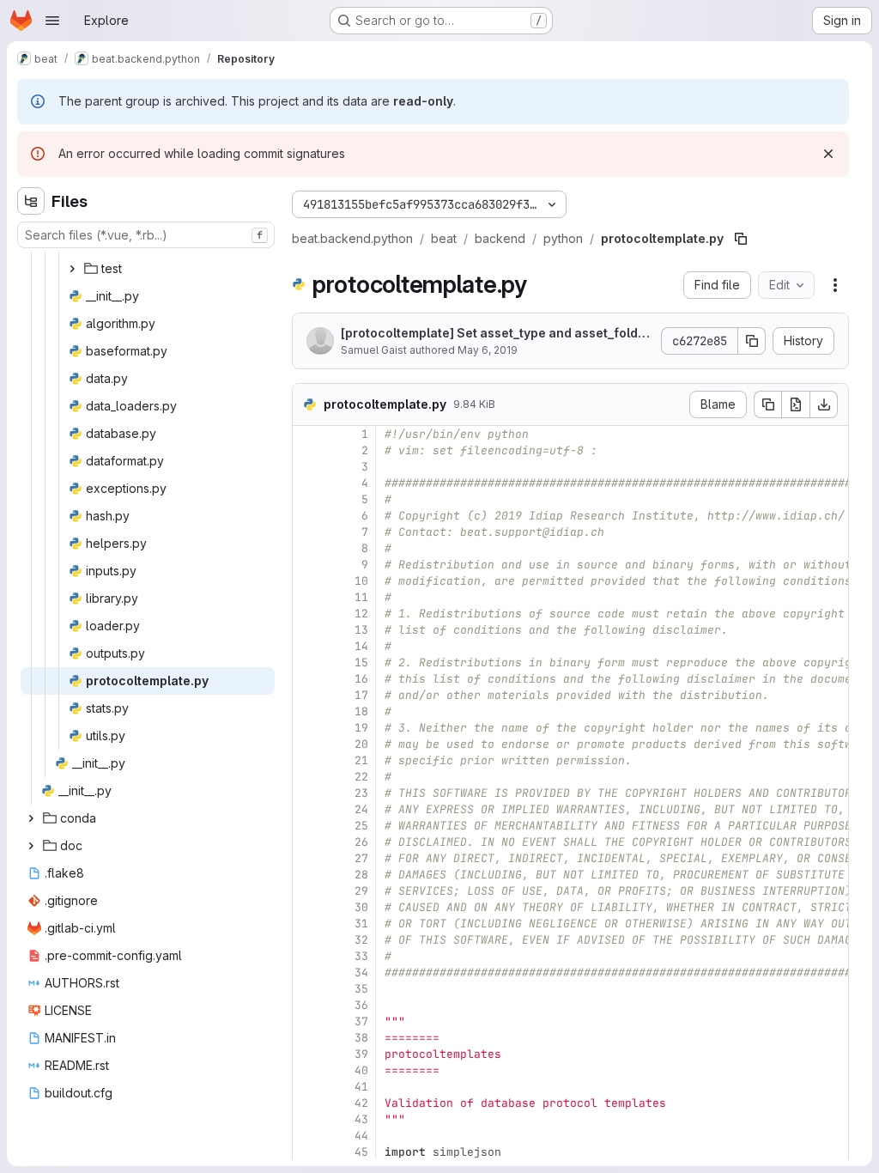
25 (361, 825)
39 (361, 1054)
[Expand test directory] (72, 268)
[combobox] (146, 235)
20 (361, 744)
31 (361, 923)
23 (361, 793)
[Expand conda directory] (31, 818)
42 (361, 1103)
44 (361, 1135)
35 (361, 989)
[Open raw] (795, 404)
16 (361, 679)
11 (361, 597)
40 (361, 1070)
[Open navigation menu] (52, 20)
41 (361, 1086)
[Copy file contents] (767, 404)
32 (361, 940)
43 (361, 1119)
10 (361, 581)
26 (361, 842)
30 (361, 907)
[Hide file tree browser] (31, 201)
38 (361, 1037)
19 (361, 727)
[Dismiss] (828, 153)
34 (361, 972)
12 (361, 613)
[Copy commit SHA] (752, 341)
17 (361, 695)
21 (361, 760)
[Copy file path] (741, 238)
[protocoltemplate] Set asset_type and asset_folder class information (496, 333)
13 (361, 630)
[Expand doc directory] (31, 846)
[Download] (824, 404)
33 (361, 956)
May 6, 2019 (488, 349)
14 (361, 646)
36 (361, 1005)
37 (361, 1021)
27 (361, 858)
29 (361, 891)
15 (361, 662)
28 (361, 874)
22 (361, 776)
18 (361, 711)
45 (361, 1152)
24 (361, 809)
